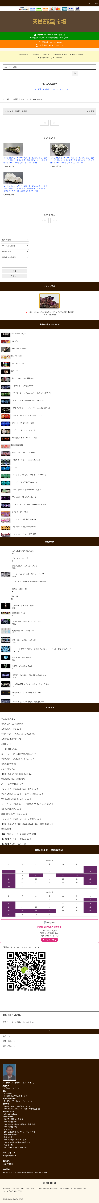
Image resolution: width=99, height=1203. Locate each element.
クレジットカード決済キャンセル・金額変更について (21, 819)
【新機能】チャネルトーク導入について (16, 839)
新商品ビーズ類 (60, 54)
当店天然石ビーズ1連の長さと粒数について (17, 759)
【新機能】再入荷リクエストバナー (14, 844)
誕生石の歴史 (6, 829)
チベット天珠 (36, 89)
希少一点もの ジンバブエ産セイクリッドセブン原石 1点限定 (51, 312)
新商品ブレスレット (41, 54)
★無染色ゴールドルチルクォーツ (55, 89)
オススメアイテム (8, 769)
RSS (15, 1191)
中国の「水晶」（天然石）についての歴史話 (18, 734)
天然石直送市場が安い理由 (11, 739)
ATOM (20, 1191)
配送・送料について (22, 1188)
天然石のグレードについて (11, 729)
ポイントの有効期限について (12, 784)
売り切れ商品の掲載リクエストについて (16, 799)
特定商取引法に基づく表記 (48, 1188)
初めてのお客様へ (8, 719)
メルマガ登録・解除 (80, 1188)
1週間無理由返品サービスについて (14, 814)
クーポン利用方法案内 (9, 749)
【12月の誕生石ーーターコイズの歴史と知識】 (19, 834)
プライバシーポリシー (65, 1188)
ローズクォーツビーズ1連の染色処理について (18, 754)
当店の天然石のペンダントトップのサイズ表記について (22, 794)
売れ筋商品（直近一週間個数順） (13, 779)
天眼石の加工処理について (11, 809)
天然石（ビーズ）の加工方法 (12, 724)
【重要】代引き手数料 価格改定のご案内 (16, 774)
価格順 (17, 111)
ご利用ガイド (6, 744)
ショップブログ (8, 1191)
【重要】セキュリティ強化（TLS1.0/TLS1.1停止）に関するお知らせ (27, 824)
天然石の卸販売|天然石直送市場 (13, 1199)
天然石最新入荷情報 (8, 764)
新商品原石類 (77, 54)
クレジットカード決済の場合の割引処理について (19, 789)
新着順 (24, 111)
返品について (34, 1188)
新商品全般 (23, 54)
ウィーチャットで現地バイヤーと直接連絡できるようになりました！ (27, 804)
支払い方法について (9, 1188)
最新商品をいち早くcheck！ (51, 58)
